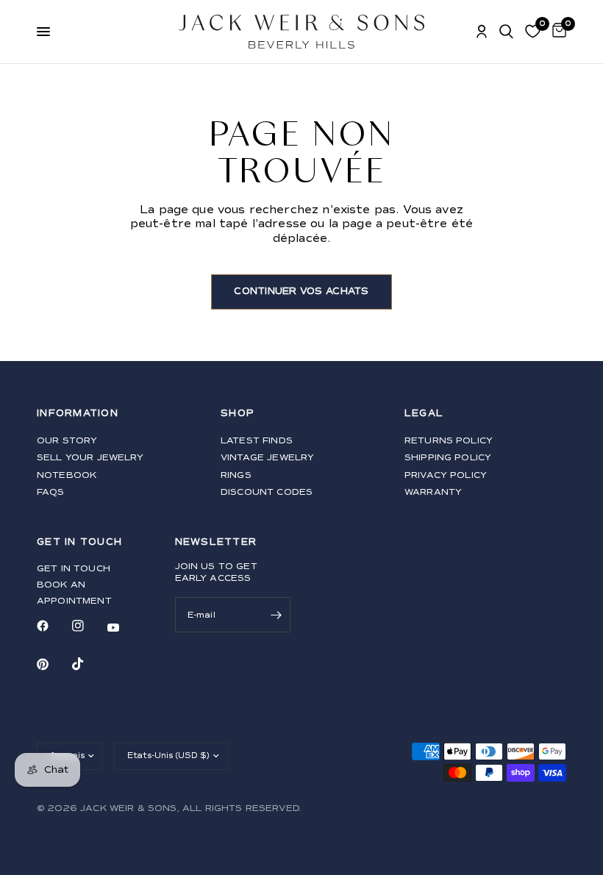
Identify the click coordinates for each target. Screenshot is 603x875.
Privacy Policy (445, 475)
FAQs (51, 492)
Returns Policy (448, 440)
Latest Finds (257, 440)
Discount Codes (267, 492)
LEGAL (423, 413)
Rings (236, 475)
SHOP (237, 413)
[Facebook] (53, 626)
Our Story (67, 440)
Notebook (66, 475)
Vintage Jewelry (267, 457)
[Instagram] (88, 626)
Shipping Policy (447, 457)
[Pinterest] (53, 664)
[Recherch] (506, 31)
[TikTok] (88, 664)
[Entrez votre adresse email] (275, 614)
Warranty (433, 492)
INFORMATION (77, 413)
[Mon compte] (481, 31)
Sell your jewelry (90, 457)
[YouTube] (123, 628)
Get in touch (73, 568)
